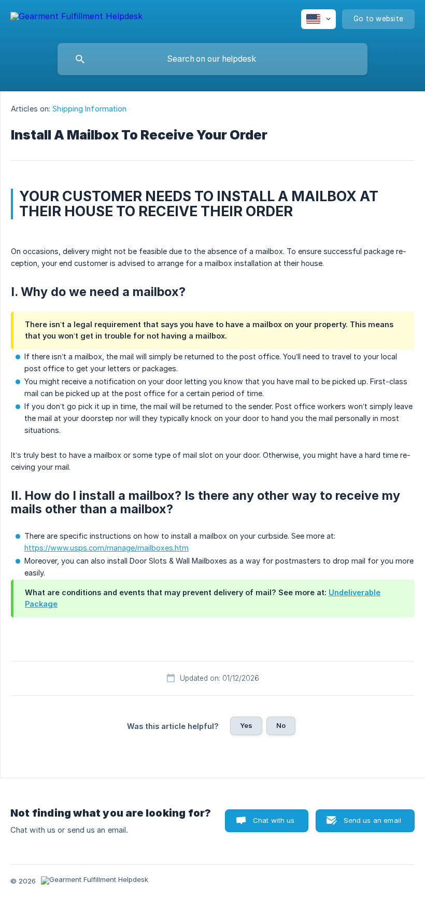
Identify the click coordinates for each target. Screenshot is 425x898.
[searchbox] (212, 59)
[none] (76, 17)
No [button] (281, 725)
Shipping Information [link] (89, 108)
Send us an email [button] (372, 820)
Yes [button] (246, 725)
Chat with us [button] (274, 820)
